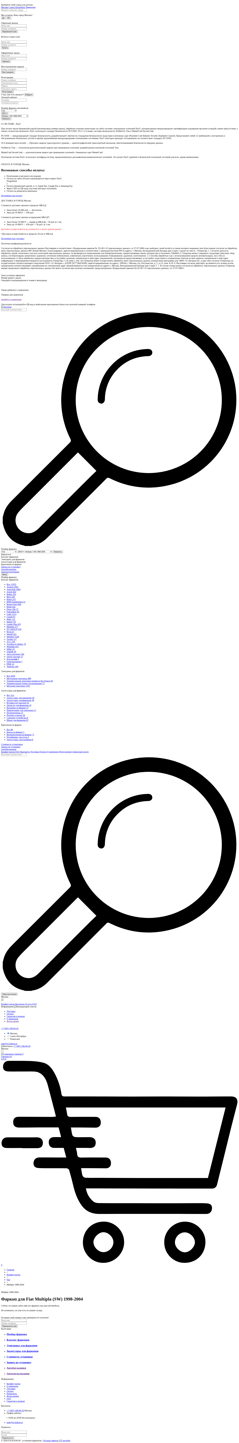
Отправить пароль (10, 103)
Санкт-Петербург (17, 7)
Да (3, 18)
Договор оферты (51, 1440)
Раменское (31, 7)
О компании (53, 752)
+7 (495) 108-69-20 (9, 1028)
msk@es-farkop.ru (9, 1044)
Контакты (25, 752)
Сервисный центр (80, 752)
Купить (5, 48)
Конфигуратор (8, 752)
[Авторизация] (2, 1051)
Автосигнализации (10, 572)
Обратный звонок (9, 994)
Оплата (43, 752)
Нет (8, 18)
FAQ (17, 752)
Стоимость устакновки (12, 744)
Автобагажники (8, 569)
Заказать (6, 61)
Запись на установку (11, 567)
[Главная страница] (1, 1289)
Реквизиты (12, 1394)
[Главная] (6, 307)
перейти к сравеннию (11, 299)
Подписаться (7, 1438)
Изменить (6, 119)
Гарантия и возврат (16, 1016)
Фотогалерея (65, 752)
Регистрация (7, 92)
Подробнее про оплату (12, 196)
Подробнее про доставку (12, 238)
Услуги (28, 1004)
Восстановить (8, 72)
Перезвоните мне (9, 32)
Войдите (28, 95)
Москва (4, 7)
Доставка (34, 752)
